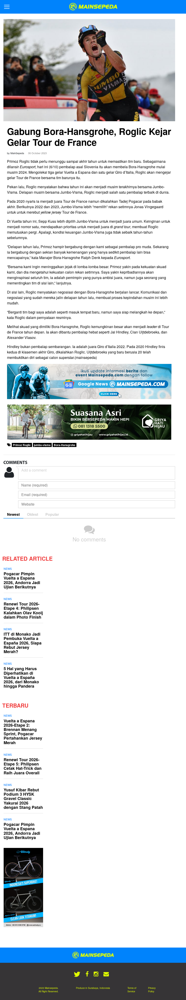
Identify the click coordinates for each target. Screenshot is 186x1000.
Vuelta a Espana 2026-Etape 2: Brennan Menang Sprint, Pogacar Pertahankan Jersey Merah (23, 732)
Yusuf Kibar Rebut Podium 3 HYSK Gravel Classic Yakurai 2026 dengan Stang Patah (23, 798)
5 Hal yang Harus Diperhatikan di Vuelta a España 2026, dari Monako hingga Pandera (21, 677)
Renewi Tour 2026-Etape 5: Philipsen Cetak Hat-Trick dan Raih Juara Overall (23, 766)
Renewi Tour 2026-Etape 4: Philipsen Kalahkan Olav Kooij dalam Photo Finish (23, 610)
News (8, 568)
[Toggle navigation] (6, 6)
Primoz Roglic (22, 445)
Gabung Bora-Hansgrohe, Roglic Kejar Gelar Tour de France (89, 136)
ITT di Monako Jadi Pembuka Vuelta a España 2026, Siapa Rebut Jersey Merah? (23, 642)
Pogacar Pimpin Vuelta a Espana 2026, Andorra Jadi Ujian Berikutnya (22, 580)
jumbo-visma (42, 445)
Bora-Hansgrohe (64, 445)
